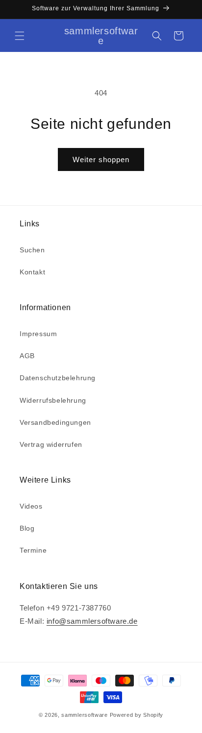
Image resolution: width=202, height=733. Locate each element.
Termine (33, 550)
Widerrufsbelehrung (53, 400)
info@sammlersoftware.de (92, 621)
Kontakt (32, 272)
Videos (31, 506)
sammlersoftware (84, 715)
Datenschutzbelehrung (58, 378)
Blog (27, 528)
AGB (27, 356)
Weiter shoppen (101, 159)
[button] (19, 36)
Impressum (38, 334)
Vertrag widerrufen (51, 444)
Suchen (32, 250)
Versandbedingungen (55, 422)
